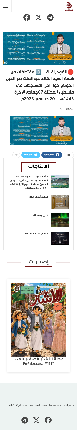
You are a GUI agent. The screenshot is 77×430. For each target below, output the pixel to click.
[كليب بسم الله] (60, 220)
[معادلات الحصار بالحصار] (60, 238)
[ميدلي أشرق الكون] (60, 202)
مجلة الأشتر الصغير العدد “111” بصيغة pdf (39, 362)
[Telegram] (50, 17)
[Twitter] (38, 17)
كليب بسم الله (40, 215)
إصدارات (38, 262)
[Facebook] (27, 17)
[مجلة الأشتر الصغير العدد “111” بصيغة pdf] (38, 320)
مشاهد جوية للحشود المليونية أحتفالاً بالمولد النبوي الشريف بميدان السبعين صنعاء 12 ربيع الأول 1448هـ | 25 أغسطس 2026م (28, 182)
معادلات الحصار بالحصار (36, 233)
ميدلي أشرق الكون (38, 197)
